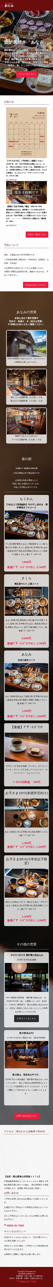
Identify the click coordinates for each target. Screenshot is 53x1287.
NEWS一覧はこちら (37, 234)
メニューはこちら (26, 74)
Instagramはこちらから (35, 285)
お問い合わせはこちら (26, 1116)
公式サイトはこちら (26, 1019)
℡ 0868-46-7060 (14, 1225)
